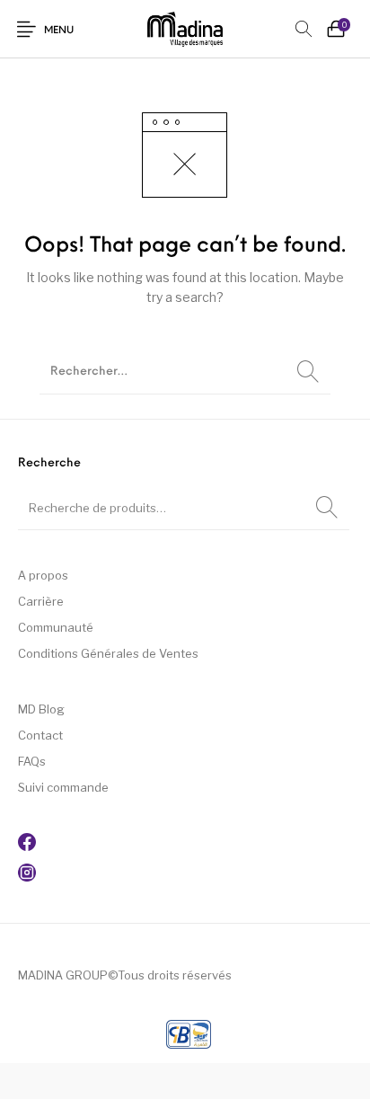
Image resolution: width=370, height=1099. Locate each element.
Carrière (41, 601)
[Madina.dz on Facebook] (27, 846)
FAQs (32, 761)
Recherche (326, 507)
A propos (43, 575)
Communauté (55, 627)
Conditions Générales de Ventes (108, 653)
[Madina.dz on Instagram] (27, 877)
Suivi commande (63, 787)
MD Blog (41, 709)
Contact (40, 735)
